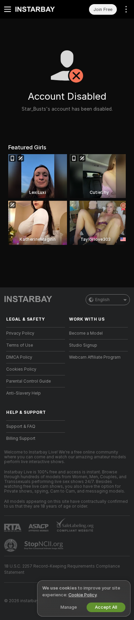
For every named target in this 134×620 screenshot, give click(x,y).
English (102, 299)
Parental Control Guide (28, 381)
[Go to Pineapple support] (11, 545)
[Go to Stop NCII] (44, 545)
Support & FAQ (20, 426)
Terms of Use (19, 345)
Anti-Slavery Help (23, 393)
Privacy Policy (20, 333)
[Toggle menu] (7, 9)
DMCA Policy (19, 357)
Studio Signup (83, 345)
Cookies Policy (21, 369)
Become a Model (86, 333)
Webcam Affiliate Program (95, 357)
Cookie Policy (82, 594)
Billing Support (20, 438)
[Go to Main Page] (41, 9)
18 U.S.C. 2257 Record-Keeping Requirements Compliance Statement (62, 569)
